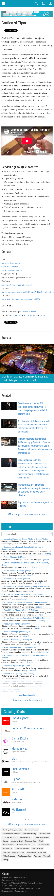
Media (41, 841)
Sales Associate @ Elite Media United (20, 647)
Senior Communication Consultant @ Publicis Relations (27, 618)
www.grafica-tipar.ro (10, 262)
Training (5, 859)
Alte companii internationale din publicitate (26, 782)
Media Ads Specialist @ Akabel (17, 665)
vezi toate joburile (27, 695)
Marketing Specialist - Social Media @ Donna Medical (26, 538)
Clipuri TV (17, 315)
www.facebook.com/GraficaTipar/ (16, 284)
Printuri (42, 315)
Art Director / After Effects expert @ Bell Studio (23, 594)
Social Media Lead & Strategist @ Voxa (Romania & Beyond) (24, 656)
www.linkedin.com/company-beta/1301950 (20, 299)
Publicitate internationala (41, 762)
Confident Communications (28, 728)
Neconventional (30, 315)
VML (14, 759)
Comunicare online (18, 741)
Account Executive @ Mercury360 (18, 639)
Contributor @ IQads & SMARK (14, 882)
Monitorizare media (23, 844)
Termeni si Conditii (32, 888)
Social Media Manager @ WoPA (17, 578)
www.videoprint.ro (9, 266)
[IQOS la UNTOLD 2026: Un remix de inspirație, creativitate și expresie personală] (27, 363)
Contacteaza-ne (20, 891)
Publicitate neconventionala (36, 852)
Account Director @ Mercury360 (17, 623)
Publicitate (15, 721)
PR (13, 731)
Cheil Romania (20, 769)
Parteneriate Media (20, 877)
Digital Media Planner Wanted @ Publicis (21, 610)
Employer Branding (9, 837)
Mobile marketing (8, 844)
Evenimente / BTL (25, 837)
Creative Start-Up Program (11, 880)
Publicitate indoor (18, 852)
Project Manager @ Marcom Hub (17, 557)
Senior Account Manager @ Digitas (18, 570)
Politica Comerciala (9, 885)
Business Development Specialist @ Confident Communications (22, 548)
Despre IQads (6, 877)
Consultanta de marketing (11, 833)
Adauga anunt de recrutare (28, 700)
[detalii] (36, 543)
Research (37, 856)
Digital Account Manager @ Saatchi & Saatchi (23, 681)
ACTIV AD (18, 789)
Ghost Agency (20, 718)
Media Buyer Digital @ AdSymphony (19, 673)
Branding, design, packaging (12, 830)
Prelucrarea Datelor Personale (12, 888)
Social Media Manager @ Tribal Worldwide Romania (25, 602)
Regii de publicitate (24, 856)
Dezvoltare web (17, 802)
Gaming (5, 841)
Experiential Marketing (19, 752)
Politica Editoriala (35, 882)
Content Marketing (29, 833)
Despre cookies (7, 891)
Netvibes (17, 799)
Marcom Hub (19, 748)
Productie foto (7, 848)
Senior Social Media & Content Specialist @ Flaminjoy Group (25, 563)
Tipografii (46, 856)
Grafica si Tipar (29, 311)
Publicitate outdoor (9, 856)
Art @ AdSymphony (12, 689)
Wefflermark (19, 809)
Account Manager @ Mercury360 (17, 631)
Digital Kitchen (20, 738)
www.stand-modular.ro (11, 270)
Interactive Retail (16, 841)
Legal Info (22, 885)
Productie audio (43, 844)
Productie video (37, 848)
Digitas (16, 779)
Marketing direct (30, 841)
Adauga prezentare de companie (29, 514)
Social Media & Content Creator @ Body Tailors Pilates (27, 586)
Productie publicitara (22, 848)
